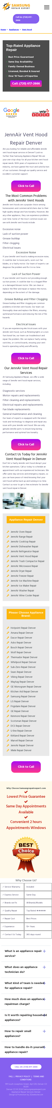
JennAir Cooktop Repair (23, 542)
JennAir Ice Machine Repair (25, 581)
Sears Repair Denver (21, 672)
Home (3, 29)
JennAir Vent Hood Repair (24, 556)
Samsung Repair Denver (23, 697)
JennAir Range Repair (22, 537)
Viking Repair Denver (22, 677)
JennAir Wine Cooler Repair (25, 596)
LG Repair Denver (20, 702)
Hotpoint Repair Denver (23, 628)
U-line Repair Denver (21, 731)
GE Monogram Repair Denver (26, 687)
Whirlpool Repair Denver (23, 662)
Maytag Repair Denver (22, 682)
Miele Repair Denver (21, 750)
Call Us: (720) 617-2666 (24, 19)
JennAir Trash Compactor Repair (28, 561)
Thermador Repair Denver (24, 657)
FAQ (11, 1076)
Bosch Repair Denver (21, 648)
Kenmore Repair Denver (23, 716)
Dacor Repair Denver (21, 638)
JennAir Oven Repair (21, 532)
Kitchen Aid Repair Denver (24, 692)
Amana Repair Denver (22, 633)
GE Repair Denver (20, 711)
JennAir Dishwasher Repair (24, 547)
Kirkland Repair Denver (22, 736)
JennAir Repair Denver (22, 746)
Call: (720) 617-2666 (26, 83)
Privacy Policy (22, 1076)
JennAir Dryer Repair (21, 571)
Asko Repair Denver (21, 643)
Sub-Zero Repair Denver (23, 667)
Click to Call (26, 186)
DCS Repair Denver (20, 726)
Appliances (14, 29)
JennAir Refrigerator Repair (25, 552)
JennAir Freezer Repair (22, 576)
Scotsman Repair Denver (24, 721)
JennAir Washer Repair (22, 591)
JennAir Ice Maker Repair (23, 586)
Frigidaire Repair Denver (23, 706)
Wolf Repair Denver (21, 653)
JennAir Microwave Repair (24, 566)
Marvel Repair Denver (22, 741)
